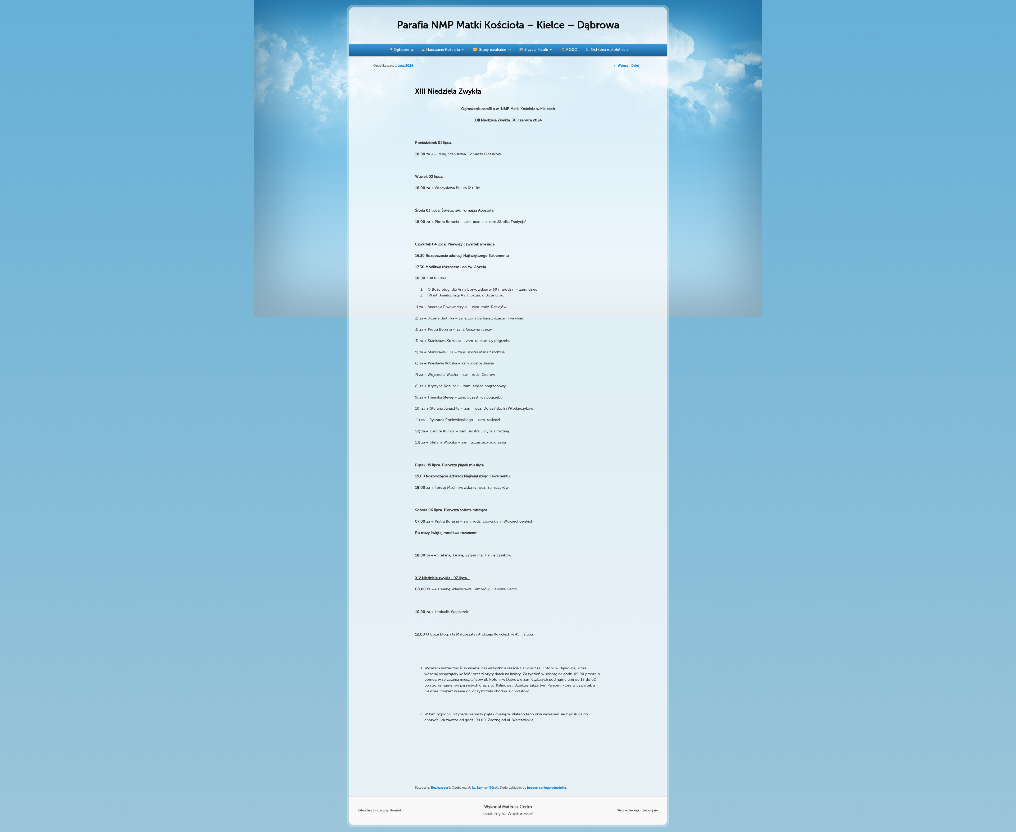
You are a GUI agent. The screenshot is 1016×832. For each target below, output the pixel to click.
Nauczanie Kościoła (442, 50)
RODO (571, 50)
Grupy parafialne (491, 50)
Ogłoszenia (403, 50)
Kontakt (395, 810)
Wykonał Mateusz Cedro (508, 807)
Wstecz (621, 65)
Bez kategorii (440, 787)
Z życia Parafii (535, 50)
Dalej (637, 65)
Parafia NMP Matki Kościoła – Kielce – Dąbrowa (508, 26)
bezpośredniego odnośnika (546, 787)
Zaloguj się (650, 810)
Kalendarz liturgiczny (373, 810)
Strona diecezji (628, 810)
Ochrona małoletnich (609, 50)
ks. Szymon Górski (485, 787)
